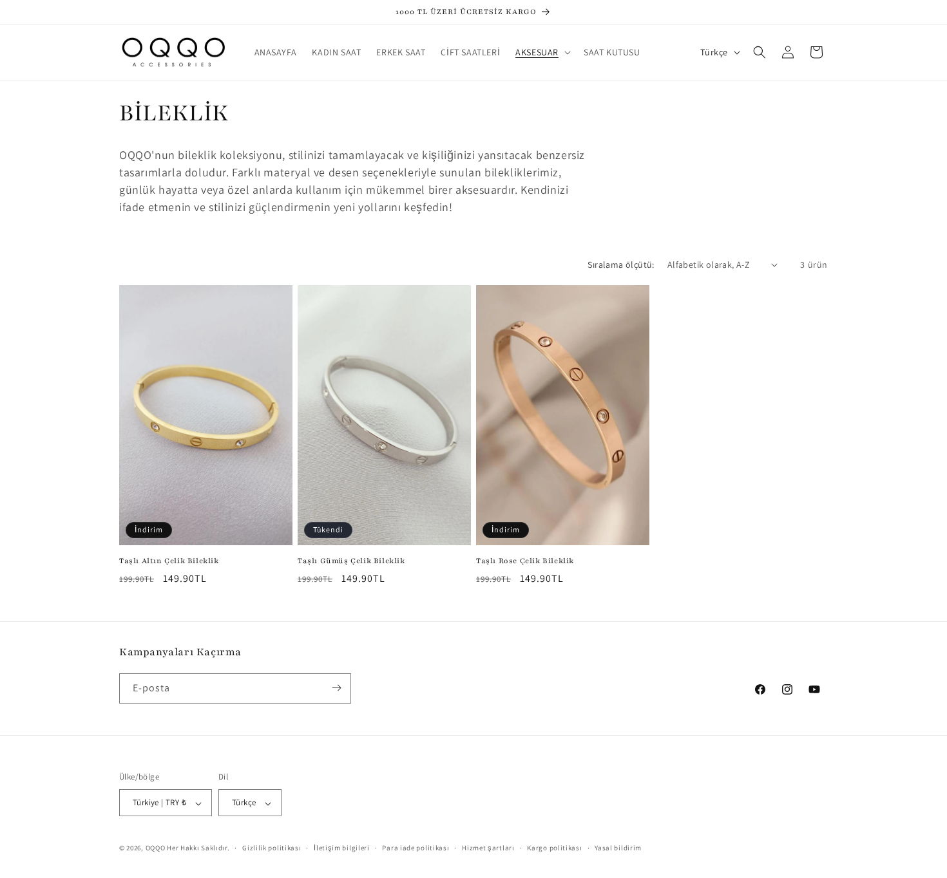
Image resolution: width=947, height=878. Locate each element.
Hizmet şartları (488, 847)
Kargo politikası (554, 847)
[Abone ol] (336, 688)
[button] (542, 52)
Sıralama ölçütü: (621, 264)
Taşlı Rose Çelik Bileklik (525, 561)
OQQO (156, 848)
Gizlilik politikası (271, 847)
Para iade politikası (415, 847)
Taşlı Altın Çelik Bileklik (169, 561)
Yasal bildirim (618, 847)
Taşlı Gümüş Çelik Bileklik (351, 561)
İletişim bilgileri (342, 847)
